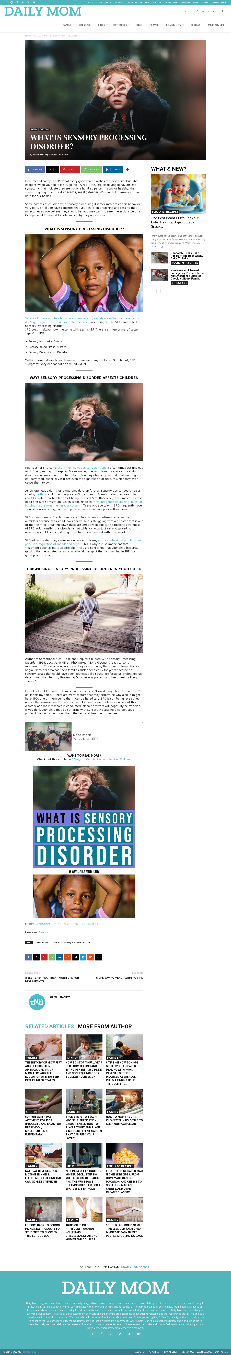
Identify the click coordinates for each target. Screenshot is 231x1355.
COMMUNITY (173, 25)
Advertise (154, 1351)
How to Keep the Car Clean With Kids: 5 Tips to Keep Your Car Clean (124, 1120)
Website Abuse (204, 1351)
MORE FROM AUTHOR (105, 1026)
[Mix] (90, 957)
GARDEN (73, 1112)
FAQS (195, 2)
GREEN (31, 1112)
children (56, 942)
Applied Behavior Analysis (86, 924)
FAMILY (67, 25)
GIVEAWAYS (119, 2)
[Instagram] (11, 2)
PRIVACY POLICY (220, 2)
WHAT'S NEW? (169, 168)
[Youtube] (33, 2)
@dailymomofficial (135, 1267)
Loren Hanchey (40, 154)
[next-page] (33, 1246)
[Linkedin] (59, 957)
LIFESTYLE (85, 25)
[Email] (75, 957)
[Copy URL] (98, 957)
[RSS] (22, 2)
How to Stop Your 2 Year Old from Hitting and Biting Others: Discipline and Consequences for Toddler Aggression (84, 1069)
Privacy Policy (169, 1351)
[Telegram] (83, 957)
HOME (138, 25)
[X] (28, 2)
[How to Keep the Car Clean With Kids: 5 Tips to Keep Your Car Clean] (124, 1101)
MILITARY (91, 2)
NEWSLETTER (171, 2)
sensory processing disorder (77, 942)
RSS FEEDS (185, 2)
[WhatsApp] (52, 957)
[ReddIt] (67, 957)
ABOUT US (132, 2)
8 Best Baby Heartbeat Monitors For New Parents (52, 979)
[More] (127, 169)
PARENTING (44, 129)
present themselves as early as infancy (81, 467)
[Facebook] (5, 2)
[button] (224, 11)
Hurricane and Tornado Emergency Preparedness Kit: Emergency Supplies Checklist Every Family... (187, 274)
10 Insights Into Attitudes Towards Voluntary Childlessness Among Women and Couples (81, 1232)
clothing (41, 494)
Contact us (221, 1351)
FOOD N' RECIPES (120, 1166)
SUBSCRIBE (158, 2)
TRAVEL (153, 25)
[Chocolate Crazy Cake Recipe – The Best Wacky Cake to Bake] (159, 257)
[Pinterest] (17, 2)
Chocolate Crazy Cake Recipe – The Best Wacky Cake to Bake (187, 255)
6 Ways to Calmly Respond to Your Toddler (101, 759)
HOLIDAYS (194, 25)
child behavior (42, 942)
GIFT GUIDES (105, 2)
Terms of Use (187, 1351)
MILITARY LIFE (216, 25)
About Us (140, 1351)
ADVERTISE (145, 2)
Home (28, 35)
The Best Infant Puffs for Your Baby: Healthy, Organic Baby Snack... (175, 222)
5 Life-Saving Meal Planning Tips (119, 977)
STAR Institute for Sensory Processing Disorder (53, 924)
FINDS (101, 25)
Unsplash (43, 932)
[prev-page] (27, 1246)
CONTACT (205, 2)
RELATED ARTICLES (49, 1026)
